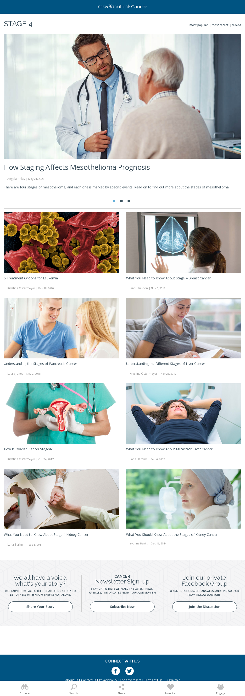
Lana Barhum (139, 459)
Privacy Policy (108, 680)
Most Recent (220, 25)
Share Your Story (40, 606)
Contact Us (88, 680)
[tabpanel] (122, 113)
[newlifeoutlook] (122, 7)
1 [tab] (114, 201)
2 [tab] (121, 201)
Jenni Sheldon (139, 288)
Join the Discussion (204, 606)
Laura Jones (15, 374)
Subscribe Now (122, 606)
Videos (236, 25)
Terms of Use (153, 680)
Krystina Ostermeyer (21, 288)
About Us (71, 680)
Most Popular (198, 25)
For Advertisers (130, 680)
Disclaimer (173, 680)
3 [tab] (129, 201)
